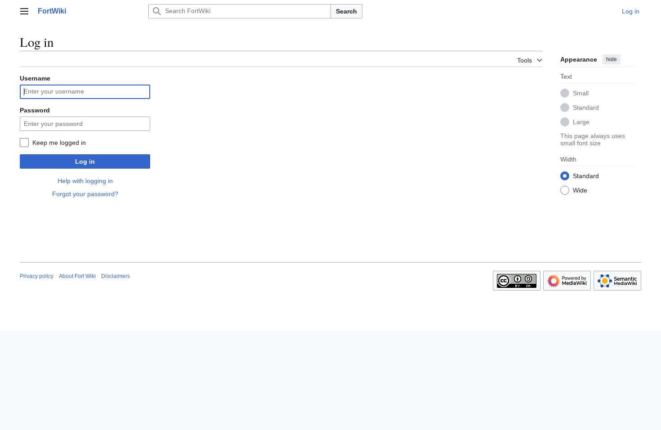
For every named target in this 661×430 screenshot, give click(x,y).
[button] (24, 11)
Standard (586, 107)
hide (611, 59)
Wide (580, 190)
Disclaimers (115, 276)
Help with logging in (85, 180)
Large (581, 121)
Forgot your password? (85, 193)
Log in (85, 161)
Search (346, 11)
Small (581, 93)
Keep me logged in (59, 142)
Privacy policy (37, 276)
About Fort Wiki (77, 276)
